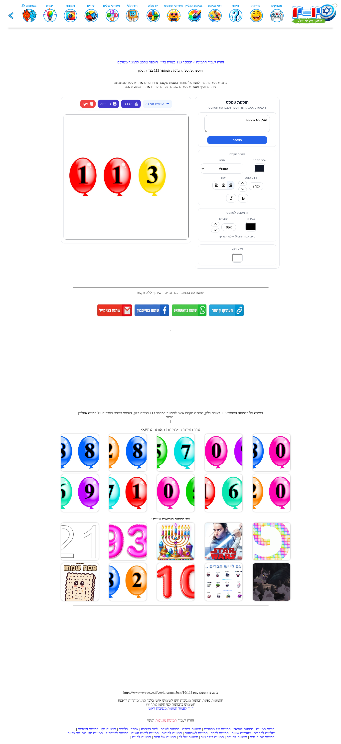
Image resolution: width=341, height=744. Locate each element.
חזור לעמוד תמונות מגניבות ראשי (170, 708)
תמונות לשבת (191, 729)
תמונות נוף (108, 729)
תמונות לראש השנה (145, 733)
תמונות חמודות (88, 729)
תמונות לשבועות (196, 733)
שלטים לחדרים (264, 733)
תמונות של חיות (165, 737)
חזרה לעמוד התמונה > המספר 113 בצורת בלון (192, 62)
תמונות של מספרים (217, 729)
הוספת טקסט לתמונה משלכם (137, 62)
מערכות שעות (241, 733)
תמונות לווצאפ (243, 729)
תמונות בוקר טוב (212, 737)
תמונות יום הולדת (262, 737)
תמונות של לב (188, 737)
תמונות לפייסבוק (117, 733)
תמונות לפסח (219, 733)
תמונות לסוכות (172, 733)
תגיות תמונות (265, 729)
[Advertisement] (170, 45)
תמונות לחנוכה (237, 737)
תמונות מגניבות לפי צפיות (85, 733)
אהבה (134, 729)
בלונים (123, 729)
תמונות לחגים (141, 737)
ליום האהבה (149, 729)
